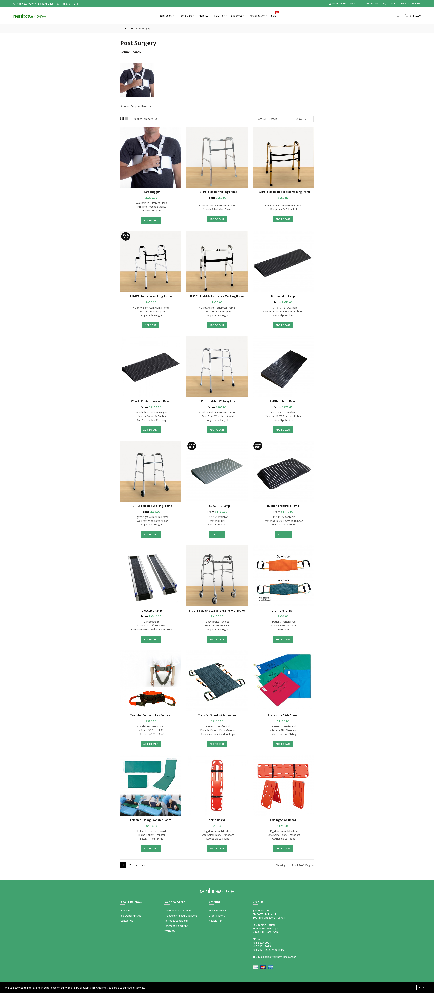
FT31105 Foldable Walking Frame (151, 506)
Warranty (169, 931)
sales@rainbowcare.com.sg (280, 956)
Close (422, 987)
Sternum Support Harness (135, 106)
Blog (393, 3)
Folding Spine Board (283, 820)
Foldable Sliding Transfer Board (150, 820)
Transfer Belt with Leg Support (151, 715)
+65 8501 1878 (69, 3)
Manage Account (218, 910)
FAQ (384, 3)
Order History (217, 915)
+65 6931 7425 (45, 3)
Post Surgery (143, 28)
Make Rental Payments (177, 910)
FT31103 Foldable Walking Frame (217, 401)
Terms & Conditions (176, 920)
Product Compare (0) (144, 118)
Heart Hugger (151, 192)
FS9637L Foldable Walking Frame (151, 296)
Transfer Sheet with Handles (217, 715)
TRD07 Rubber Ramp (283, 401)
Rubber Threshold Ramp (283, 506)
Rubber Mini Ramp (283, 296)
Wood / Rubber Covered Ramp (151, 401)
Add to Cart (150, 220)
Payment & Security (176, 925)
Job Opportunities (130, 915)
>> (143, 865)
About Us (355, 3)
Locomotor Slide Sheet (283, 715)
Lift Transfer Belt (283, 610)
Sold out (150, 325)
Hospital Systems (410, 3)
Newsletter (215, 920)
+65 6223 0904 (25, 3)
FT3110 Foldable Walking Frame (216, 192)
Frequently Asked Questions (181, 915)
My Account (339, 3)
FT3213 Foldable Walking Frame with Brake (217, 610)
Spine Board (217, 820)
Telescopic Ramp (151, 610)
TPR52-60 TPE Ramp (217, 506)
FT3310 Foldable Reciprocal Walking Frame (283, 192)
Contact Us (371, 3)
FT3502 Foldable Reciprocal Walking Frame (216, 296)
